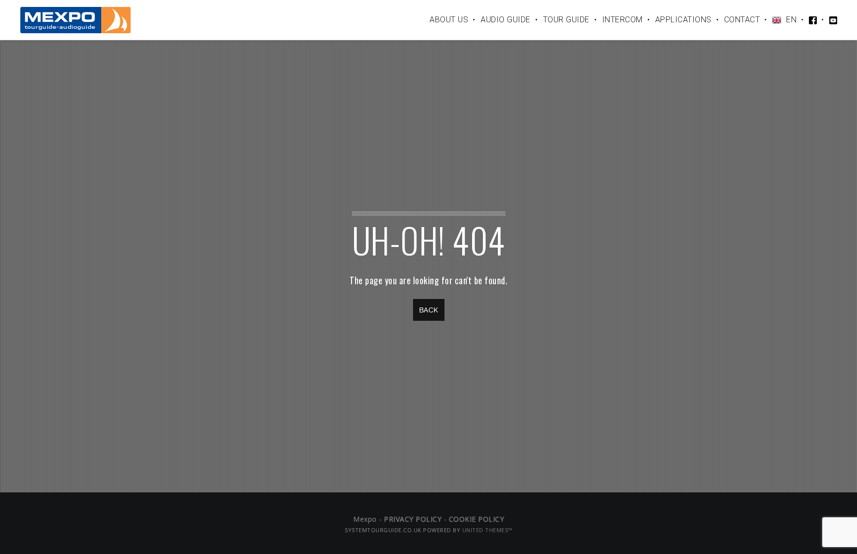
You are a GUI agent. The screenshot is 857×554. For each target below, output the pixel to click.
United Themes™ (487, 530)
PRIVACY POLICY (412, 519)
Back (428, 310)
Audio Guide (506, 19)
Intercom (622, 19)
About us (448, 19)
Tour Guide (566, 19)
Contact (742, 19)
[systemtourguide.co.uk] (76, 19)
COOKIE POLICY (476, 519)
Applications (683, 19)
